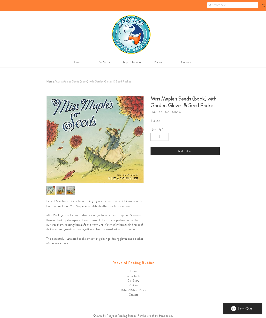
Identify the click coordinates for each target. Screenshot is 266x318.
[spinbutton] (159, 137)
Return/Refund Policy (133, 290)
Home (50, 81)
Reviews (133, 285)
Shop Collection (133, 276)
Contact (133, 294)
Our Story (133, 280)
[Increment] (165, 137)
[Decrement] (154, 137)
